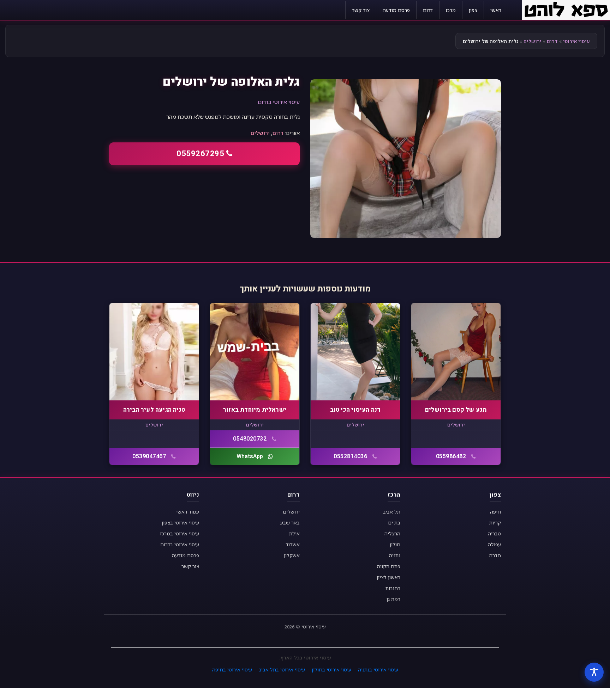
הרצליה (392, 533)
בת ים (394, 522)
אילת (294, 533)
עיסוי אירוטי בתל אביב (282, 669)
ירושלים (533, 41)
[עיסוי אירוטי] (566, 9)
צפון (473, 10)
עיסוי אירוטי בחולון (331, 669)
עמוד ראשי (187, 511)
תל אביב (391, 511)
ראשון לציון (388, 577)
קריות (495, 522)
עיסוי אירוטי (576, 41)
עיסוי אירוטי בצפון (180, 522)
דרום (428, 10)
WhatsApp (250, 456)
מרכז (451, 10)
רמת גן (393, 599)
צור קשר (361, 10)
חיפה (495, 511)
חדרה (495, 555)
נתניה (394, 555)
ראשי (495, 10)
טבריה (494, 533)
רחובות (392, 588)
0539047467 (149, 456)
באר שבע (290, 522)
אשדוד (293, 544)
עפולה (494, 544)
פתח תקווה (388, 566)
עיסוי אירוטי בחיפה (232, 669)
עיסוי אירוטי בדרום (279, 102)
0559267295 (200, 153)
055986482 (451, 456)
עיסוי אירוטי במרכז (179, 533)
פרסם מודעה (396, 10)
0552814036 (350, 456)
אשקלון (292, 555)
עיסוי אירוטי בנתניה (378, 669)
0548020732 (250, 439)
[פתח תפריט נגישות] (594, 672)
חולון (395, 544)
